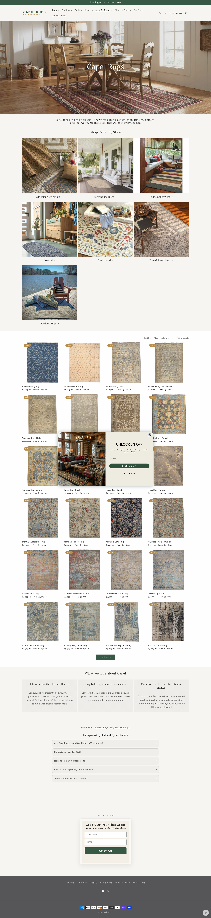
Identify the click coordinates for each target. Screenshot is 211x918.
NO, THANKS (129, 473)
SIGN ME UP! (129, 466)
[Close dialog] (150, 435)
